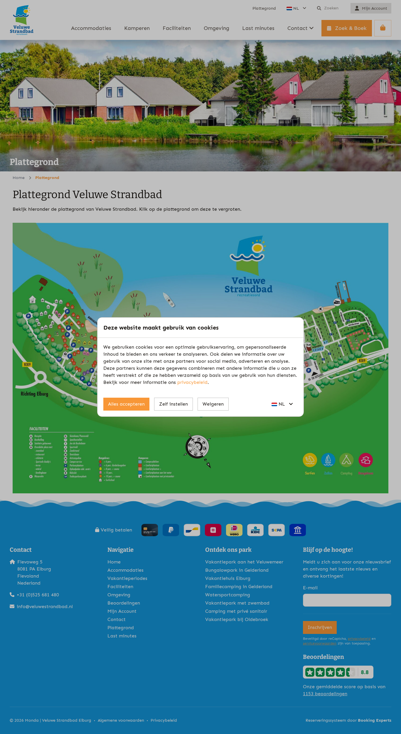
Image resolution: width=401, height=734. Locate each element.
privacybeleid (192, 382)
